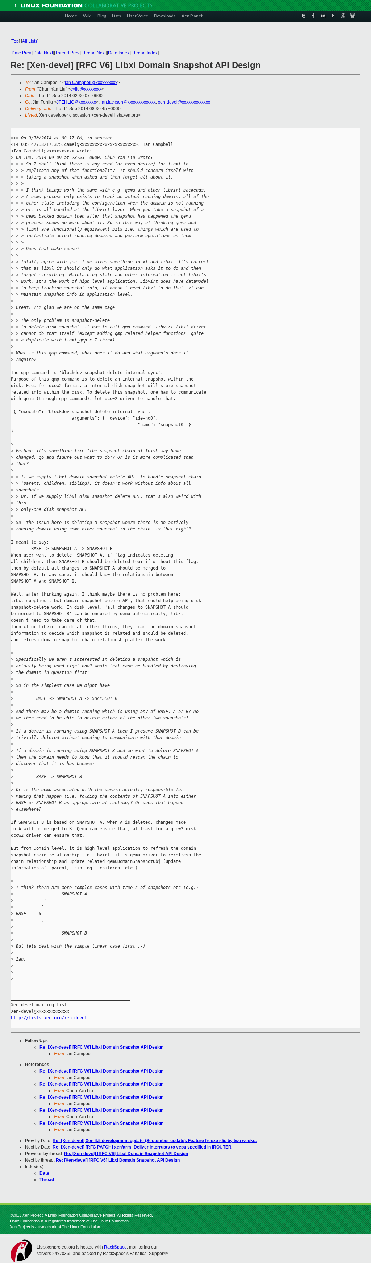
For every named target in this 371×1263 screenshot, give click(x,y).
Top (15, 41)
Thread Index (145, 52)
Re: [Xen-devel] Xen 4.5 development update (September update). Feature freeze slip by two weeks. (155, 1140)
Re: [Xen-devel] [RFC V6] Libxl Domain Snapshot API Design (101, 1047)
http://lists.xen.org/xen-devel (49, 1017)
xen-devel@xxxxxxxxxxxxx (184, 102)
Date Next (43, 52)
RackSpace (115, 1247)
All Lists (29, 41)
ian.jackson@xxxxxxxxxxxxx (128, 102)
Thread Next (94, 52)
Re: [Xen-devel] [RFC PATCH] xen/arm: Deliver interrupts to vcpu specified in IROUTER (142, 1147)
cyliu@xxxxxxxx (86, 89)
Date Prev (21, 52)
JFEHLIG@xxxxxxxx (76, 102)
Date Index (118, 52)
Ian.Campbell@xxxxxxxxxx (91, 82)
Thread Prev (67, 52)
